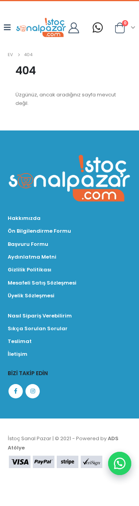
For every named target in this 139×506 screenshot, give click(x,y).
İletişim (17, 354)
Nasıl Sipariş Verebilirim (40, 315)
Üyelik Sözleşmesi (31, 295)
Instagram (32, 391)
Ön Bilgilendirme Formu (39, 231)
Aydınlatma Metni (32, 257)
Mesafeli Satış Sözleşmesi (42, 282)
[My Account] (74, 27)
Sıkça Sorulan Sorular (38, 328)
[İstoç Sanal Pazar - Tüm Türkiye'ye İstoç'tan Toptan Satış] (41, 27)
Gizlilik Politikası (29, 269)
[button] (119, 463)
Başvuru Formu (28, 244)
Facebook (15, 391)
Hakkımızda (24, 218)
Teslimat (20, 341)
